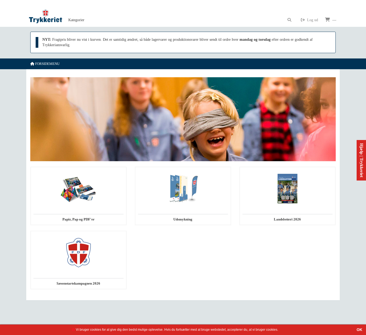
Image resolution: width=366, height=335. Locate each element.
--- (333, 19)
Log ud (312, 20)
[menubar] (82, 13)
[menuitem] (76, 13)
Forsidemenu (46, 64)
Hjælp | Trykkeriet (361, 160)
